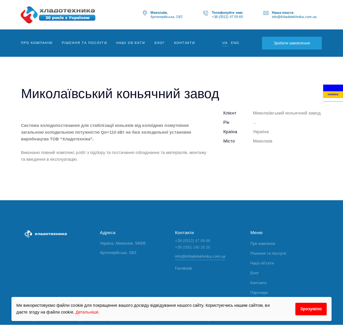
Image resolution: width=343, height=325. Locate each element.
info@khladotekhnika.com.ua (200, 256)
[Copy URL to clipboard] (258, 156)
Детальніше (87, 312)
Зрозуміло (311, 309)
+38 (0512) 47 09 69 (192, 241)
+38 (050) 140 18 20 (192, 247)
